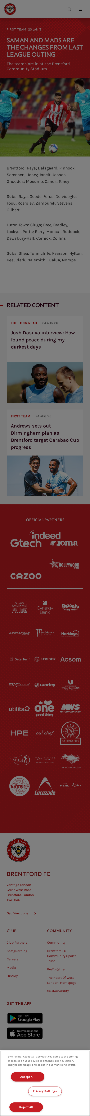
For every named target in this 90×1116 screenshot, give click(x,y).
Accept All (27, 1077)
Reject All (26, 1107)
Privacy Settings (45, 1091)
